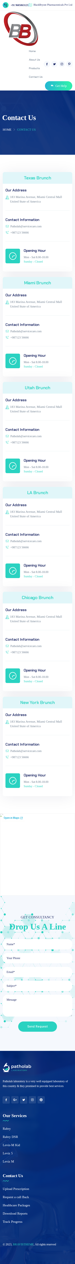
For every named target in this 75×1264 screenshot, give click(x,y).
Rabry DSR (10, 1137)
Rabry (7, 1128)
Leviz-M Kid (11, 1145)
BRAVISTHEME (23, 1244)
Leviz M (8, 1161)
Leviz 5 (8, 1153)
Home (7, 129)
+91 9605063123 (19, 5)
